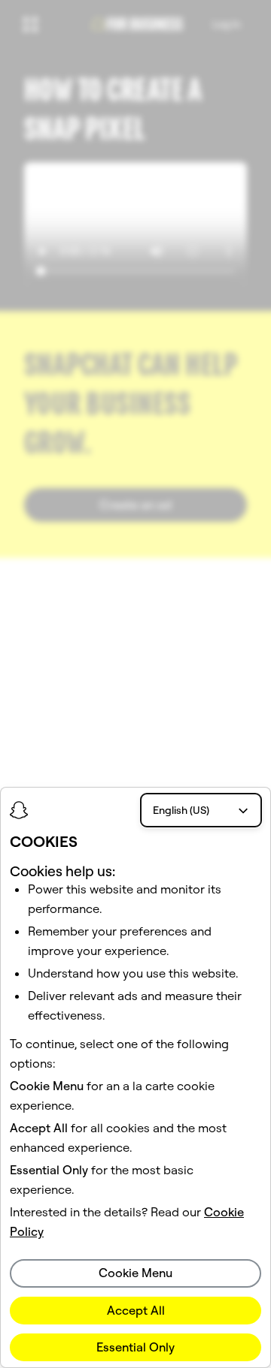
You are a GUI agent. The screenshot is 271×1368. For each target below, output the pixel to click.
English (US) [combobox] (181, 810)
